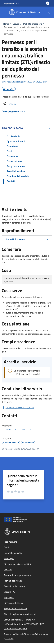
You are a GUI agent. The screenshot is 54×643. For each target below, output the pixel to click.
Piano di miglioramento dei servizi (20, 614)
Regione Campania (11, 3)
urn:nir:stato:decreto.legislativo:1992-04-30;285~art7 (24, 81)
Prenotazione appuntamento (17, 575)
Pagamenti (9, 597)
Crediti (7, 547)
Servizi (16, 23)
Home (6, 23)
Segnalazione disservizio (15, 608)
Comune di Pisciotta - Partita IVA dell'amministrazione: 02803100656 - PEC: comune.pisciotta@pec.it (24, 624)
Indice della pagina (13, 128)
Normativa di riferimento (13, 111)
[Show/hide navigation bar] (4, 12)
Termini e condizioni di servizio (20, 407)
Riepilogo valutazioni (13, 603)
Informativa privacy (13, 553)
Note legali (9, 558)
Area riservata (10, 541)
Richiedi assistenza (13, 580)
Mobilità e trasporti (32, 23)
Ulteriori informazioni (15, 239)
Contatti (8, 569)
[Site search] (48, 12)
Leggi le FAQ (10, 591)
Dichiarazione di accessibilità (17, 564)
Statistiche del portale (14, 586)
